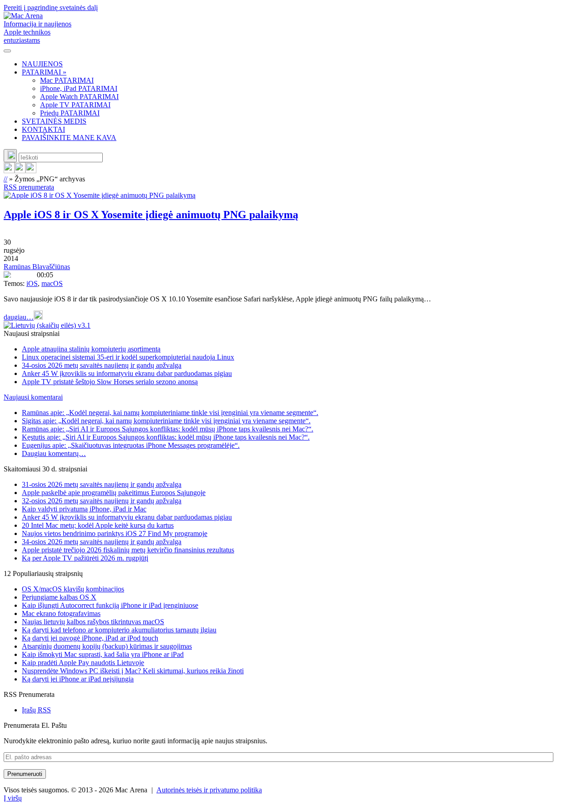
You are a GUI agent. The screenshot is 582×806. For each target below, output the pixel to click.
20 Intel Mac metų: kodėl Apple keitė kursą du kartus (98, 525)
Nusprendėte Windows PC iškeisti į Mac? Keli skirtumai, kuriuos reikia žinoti (133, 671)
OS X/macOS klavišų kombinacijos (73, 589)
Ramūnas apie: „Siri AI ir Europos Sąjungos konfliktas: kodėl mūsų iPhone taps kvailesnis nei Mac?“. (167, 429)
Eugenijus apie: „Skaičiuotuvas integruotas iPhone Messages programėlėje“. (131, 445)
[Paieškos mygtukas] (10, 155)
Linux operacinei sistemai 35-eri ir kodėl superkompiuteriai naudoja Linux (128, 357)
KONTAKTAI (43, 129)
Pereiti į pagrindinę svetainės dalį (51, 7)
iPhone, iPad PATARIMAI (78, 88)
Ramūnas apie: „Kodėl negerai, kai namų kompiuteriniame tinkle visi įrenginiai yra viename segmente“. (170, 412)
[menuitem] (300, 64)
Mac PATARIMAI (67, 80)
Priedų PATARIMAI (70, 113)
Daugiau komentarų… (54, 453)
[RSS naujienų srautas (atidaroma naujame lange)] (9, 171)
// (5, 179)
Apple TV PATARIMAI (75, 105)
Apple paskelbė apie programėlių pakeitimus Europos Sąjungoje (114, 492)
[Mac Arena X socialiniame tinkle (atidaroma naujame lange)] (30, 171)
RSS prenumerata (29, 187)
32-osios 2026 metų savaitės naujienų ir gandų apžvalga (101, 501)
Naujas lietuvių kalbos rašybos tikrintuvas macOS (93, 622)
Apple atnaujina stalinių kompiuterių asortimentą (91, 349)
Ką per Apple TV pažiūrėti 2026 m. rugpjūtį (85, 558)
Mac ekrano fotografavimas (61, 613)
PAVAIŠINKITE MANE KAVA (69, 137)
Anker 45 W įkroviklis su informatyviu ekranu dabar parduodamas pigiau (127, 373)
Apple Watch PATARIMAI (79, 96)
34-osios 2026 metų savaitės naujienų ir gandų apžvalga (101, 365)
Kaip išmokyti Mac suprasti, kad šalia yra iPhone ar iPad (103, 654)
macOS (52, 283)
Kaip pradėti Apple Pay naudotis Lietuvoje (83, 662)
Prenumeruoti (24, 774)
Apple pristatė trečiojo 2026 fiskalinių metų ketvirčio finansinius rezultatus (128, 550)
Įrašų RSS (36, 710)
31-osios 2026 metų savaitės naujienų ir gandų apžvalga (101, 484)
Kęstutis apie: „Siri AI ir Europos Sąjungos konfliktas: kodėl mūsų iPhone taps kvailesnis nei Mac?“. (166, 437)
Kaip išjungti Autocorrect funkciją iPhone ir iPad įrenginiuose (110, 605)
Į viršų (13, 798)
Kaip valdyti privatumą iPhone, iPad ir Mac (84, 509)
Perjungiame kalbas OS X (59, 597)
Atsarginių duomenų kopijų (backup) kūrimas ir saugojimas (107, 646)
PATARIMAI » (44, 72)
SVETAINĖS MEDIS (54, 121)
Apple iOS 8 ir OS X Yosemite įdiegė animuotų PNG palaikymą (151, 214)
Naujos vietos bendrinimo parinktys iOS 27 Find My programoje (114, 533)
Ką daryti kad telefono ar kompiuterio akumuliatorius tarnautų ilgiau (119, 630)
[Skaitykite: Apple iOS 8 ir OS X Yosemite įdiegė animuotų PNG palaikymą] (100, 195)
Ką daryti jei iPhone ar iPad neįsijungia (78, 679)
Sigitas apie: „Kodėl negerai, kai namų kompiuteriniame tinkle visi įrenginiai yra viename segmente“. (166, 421)
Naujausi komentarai (33, 397)
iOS (32, 283)
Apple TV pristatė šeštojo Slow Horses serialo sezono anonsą (110, 381)
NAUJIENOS (42, 64)
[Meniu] (7, 51)
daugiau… (19, 317)
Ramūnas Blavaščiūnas (37, 266)
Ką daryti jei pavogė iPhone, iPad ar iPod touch (90, 638)
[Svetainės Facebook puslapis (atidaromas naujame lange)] (20, 171)
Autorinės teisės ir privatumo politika (209, 790)
